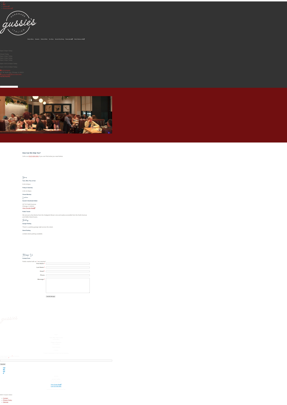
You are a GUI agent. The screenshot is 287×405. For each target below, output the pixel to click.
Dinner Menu (31, 39)
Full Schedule (5, 70)
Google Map (5, 74)
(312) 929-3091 (17, 74)
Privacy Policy (7, 400)
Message (41, 279)
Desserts (37, 39)
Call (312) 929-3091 (56, 386)
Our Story (51, 39)
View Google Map (28, 208)
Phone (42, 275)
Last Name (40, 267)
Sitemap (5, 402)
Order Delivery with (79, 39)
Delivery (6, 6)
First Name (40, 263)
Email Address (4, 358)
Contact (5, 398)
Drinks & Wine (44, 39)
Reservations (8, 8)
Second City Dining (59, 39)
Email (42, 271)
